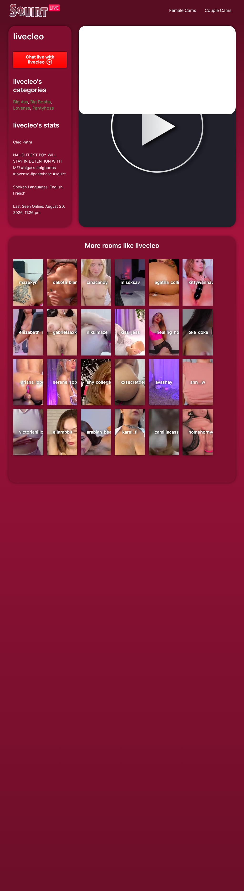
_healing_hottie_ (171, 332)
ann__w (197, 382)
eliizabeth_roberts (38, 332)
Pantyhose (43, 108)
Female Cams (182, 10)
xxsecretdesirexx (139, 382)
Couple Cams (218, 10)
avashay (163, 382)
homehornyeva (203, 432)
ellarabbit (62, 432)
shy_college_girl (103, 382)
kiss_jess (130, 332)
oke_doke (198, 332)
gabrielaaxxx (66, 332)
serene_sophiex (69, 382)
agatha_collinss (171, 282)
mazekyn (28, 282)
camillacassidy (170, 432)
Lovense (21, 108)
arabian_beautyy (104, 432)
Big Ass (20, 101)
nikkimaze (97, 332)
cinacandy (97, 282)
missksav (130, 282)
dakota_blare (66, 282)
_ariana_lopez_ (34, 382)
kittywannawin (203, 282)
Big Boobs (40, 101)
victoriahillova (33, 432)
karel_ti (129, 432)
